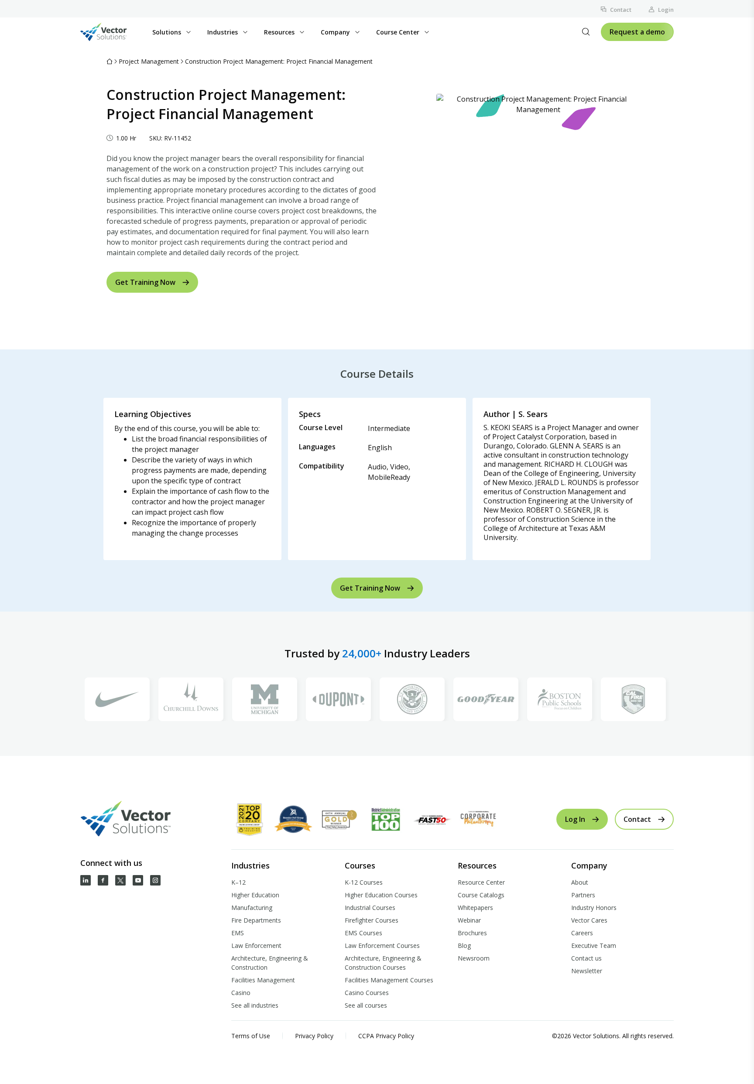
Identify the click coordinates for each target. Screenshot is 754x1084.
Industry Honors (594, 907)
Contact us (586, 958)
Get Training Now (145, 282)
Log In (575, 819)
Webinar (469, 920)
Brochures (472, 933)
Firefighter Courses (371, 920)
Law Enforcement (256, 945)
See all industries (254, 1005)
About (579, 882)
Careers (582, 933)
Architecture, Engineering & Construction (269, 962)
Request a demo (637, 32)
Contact (620, 10)
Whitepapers (475, 907)
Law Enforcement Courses (382, 945)
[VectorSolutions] (112, 32)
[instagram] (155, 880)
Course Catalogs (481, 895)
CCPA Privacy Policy (386, 1036)
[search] (586, 32)
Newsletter (586, 971)
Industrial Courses (370, 907)
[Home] (109, 61)
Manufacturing (251, 907)
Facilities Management (263, 980)
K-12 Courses (364, 882)
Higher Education (255, 895)
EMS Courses (363, 933)
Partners (583, 895)
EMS (237, 933)
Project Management (149, 61)
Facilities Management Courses (389, 980)
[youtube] (138, 880)
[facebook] (103, 880)
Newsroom (474, 958)
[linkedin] (85, 880)
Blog (464, 945)
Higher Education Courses (381, 895)
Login (666, 10)
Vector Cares (589, 920)
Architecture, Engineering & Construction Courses (383, 962)
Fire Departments (256, 920)
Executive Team (593, 945)
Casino (240, 992)
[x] (120, 880)
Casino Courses (367, 992)
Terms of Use (250, 1036)
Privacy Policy (314, 1036)
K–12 (238, 882)
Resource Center (481, 882)
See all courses (366, 1005)
